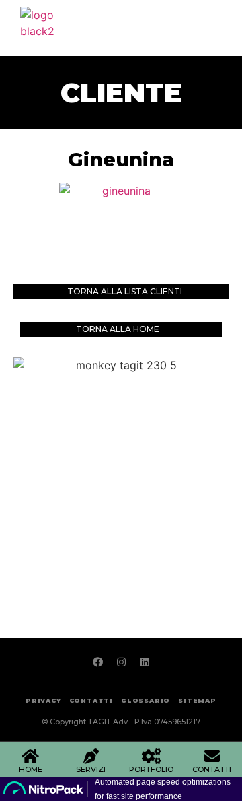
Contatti (91, 700)
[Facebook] (97, 661)
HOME (30, 769)
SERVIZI (91, 769)
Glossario (145, 700)
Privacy (43, 700)
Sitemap (197, 700)
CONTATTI (211, 769)
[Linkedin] (144, 661)
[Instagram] (121, 661)
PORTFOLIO (151, 769)
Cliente (121, 92)
